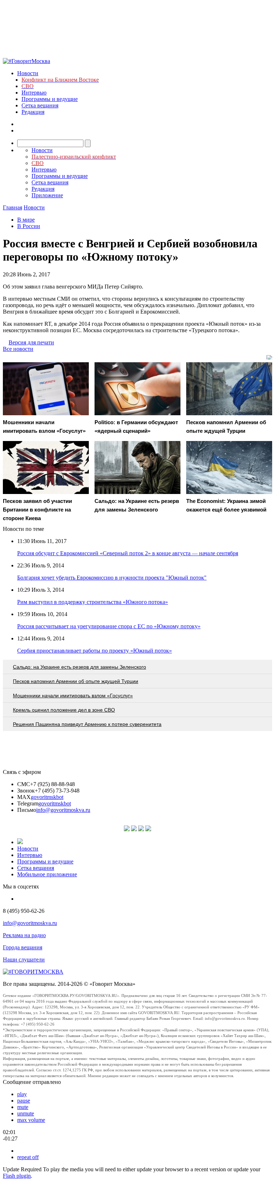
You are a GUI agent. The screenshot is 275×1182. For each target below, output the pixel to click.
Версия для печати (31, 342)
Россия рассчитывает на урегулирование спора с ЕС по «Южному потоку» (109, 626)
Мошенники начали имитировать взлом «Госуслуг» (73, 695)
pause (23, 1101)
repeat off (28, 1157)
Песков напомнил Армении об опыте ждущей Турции (75, 681)
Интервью (34, 92)
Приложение (47, 195)
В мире (26, 220)
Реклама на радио (24, 935)
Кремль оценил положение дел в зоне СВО (64, 710)
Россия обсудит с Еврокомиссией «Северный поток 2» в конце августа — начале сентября (127, 553)
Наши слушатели (24, 959)
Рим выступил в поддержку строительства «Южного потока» (92, 602)
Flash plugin (17, 1176)
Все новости (18, 349)
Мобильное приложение (47, 874)
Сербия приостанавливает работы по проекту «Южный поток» (94, 651)
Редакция (32, 112)
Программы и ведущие (49, 99)
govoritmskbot (47, 797)
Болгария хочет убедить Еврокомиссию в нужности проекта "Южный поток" (112, 578)
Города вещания (22, 947)
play (22, 1094)
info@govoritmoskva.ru (63, 810)
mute (22, 1107)
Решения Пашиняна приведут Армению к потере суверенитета (87, 724)
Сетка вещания (39, 105)
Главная (12, 207)
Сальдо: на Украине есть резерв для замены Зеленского (79, 667)
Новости (27, 73)
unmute (25, 1113)
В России (28, 226)
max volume (31, 1120)
